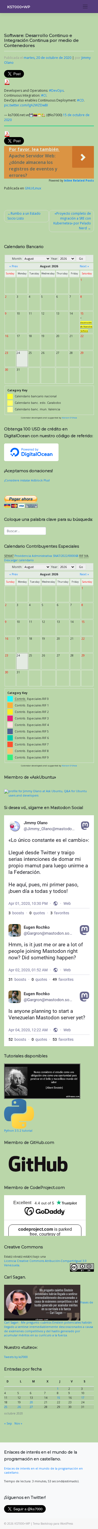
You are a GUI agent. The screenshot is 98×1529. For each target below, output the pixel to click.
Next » (84, 266)
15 (58, 1398)
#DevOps (56, 90)
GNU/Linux (33, 188)
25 (5, 1407)
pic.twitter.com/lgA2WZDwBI (26, 105)
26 (19, 1407)
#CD (80, 100)
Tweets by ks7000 (16, 1357)
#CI (43, 95)
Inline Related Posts (79, 180)
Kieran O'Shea (69, 417)
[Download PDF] (7, 81)
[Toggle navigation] (85, 7)
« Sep (8, 1423)
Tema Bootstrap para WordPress (53, 1523)
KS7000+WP (18, 7)
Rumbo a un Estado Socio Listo (24, 216)
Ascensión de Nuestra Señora (86, 326)
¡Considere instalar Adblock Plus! (27, 480)
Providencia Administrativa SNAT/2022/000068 (46, 556)
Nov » (18, 1423)
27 (31, 1407)
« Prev (13, 266)
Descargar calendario (19, 560)
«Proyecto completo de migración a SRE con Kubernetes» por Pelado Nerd (72, 220)
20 (31, 1402)
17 (82, 1398)
